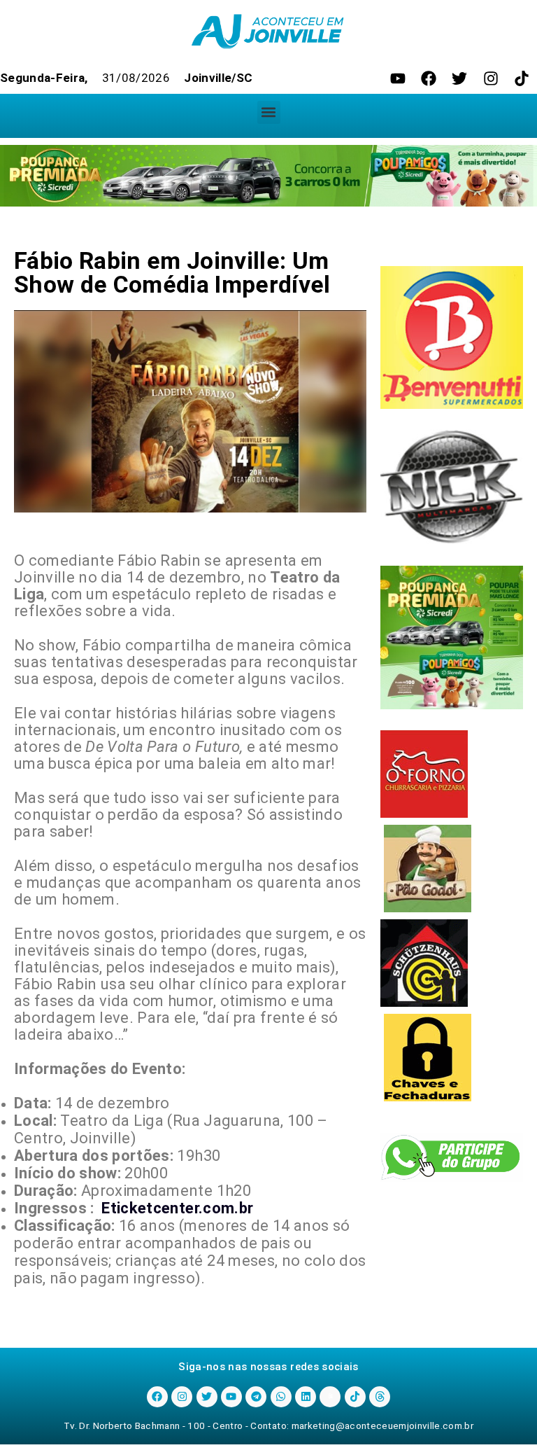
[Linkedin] (305, 1396)
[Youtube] (397, 78)
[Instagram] (490, 78)
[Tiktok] (521, 78)
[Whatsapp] (281, 1396)
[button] (268, 112)
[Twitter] (459, 78)
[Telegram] (255, 1396)
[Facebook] (428, 78)
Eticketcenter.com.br (177, 1208)
